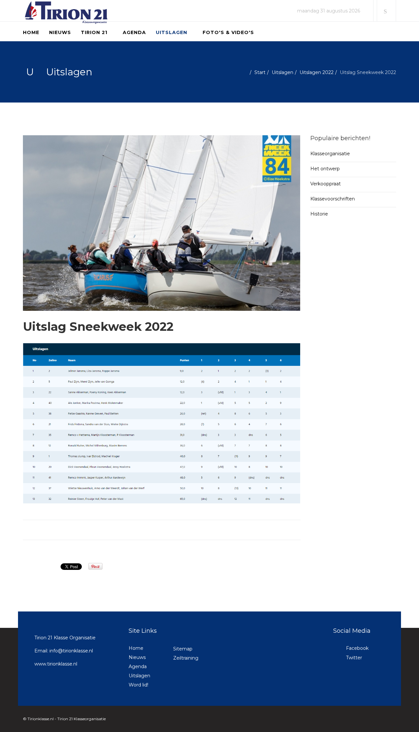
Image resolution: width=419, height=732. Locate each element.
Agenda (134, 32)
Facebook (357, 648)
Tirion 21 (94, 32)
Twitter (353, 658)
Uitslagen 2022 (317, 72)
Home (31, 32)
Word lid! (138, 685)
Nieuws (60, 32)
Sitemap (182, 649)
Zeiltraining (185, 658)
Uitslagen (171, 32)
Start (259, 72)
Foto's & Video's (228, 32)
